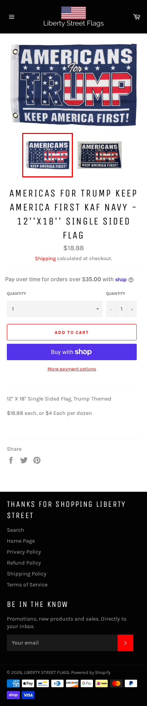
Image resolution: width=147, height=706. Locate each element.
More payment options (72, 369)
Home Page (21, 541)
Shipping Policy (26, 573)
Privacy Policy (24, 551)
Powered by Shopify (90, 672)
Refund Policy (24, 562)
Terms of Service (27, 584)
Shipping (45, 258)
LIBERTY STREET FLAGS (46, 672)
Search (15, 530)
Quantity (16, 293)
